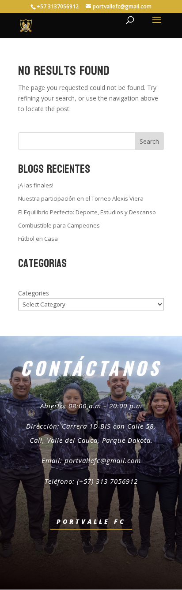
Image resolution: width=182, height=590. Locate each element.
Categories (33, 293)
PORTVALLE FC (91, 521)
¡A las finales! (35, 185)
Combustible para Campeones (59, 225)
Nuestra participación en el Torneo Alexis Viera (81, 198)
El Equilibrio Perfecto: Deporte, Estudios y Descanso (87, 212)
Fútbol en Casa (38, 239)
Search (149, 141)
